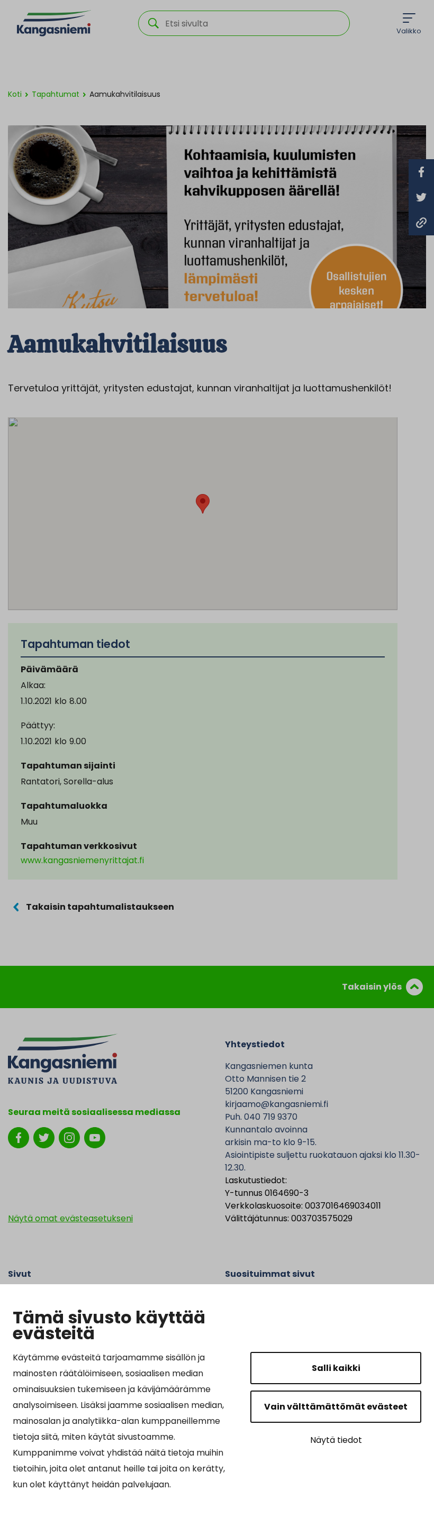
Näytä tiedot (336, 1440)
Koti (15, 94)
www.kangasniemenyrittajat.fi (82, 860)
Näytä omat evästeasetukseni (70, 1218)
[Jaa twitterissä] (421, 197)
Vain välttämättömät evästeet (336, 1407)
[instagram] (69, 1137)
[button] (203, 504)
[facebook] (18, 1137)
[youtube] (94, 1137)
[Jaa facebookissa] (421, 172)
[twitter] (44, 1137)
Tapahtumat (55, 94)
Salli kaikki (336, 1368)
